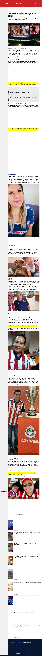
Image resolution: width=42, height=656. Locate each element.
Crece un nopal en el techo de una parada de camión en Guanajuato (25, 544)
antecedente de (16, 103)
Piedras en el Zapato (18, 520)
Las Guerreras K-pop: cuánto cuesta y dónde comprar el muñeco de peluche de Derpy (27, 596)
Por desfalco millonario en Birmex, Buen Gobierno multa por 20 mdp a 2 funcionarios (27, 626)
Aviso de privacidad (11, 645)
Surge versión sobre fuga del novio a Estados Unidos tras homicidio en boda (26, 557)
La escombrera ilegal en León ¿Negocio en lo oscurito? (25, 569)
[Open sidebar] (35, 3)
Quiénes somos (28, 645)
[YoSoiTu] (12, 642)
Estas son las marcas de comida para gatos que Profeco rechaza (27, 582)
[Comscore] (17, 653)
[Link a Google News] (22, 514)
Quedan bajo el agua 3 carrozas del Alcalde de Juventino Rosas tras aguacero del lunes (27, 533)
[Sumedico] (19, 642)
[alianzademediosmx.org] (27, 642)
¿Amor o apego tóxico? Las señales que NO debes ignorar (26, 612)
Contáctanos (33, 645)
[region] (20, 73)
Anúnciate (38, 645)
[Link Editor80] (27, 653)
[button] (2, 491)
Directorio (22, 645)
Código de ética (17, 645)
